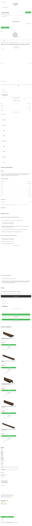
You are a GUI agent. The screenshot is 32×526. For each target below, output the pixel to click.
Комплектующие (29, 181)
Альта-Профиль (29, 103)
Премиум (30, 110)
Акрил (30, 105)
